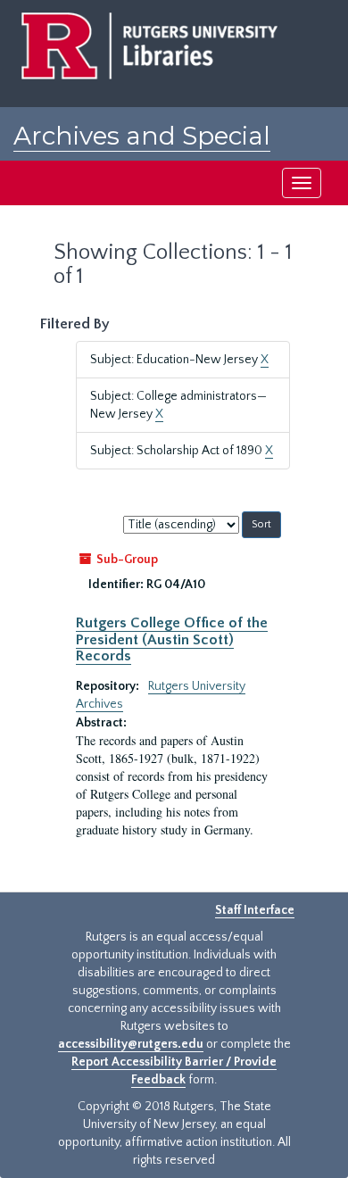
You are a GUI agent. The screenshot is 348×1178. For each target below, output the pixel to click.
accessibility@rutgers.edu (130, 1044)
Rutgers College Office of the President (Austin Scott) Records (172, 639)
